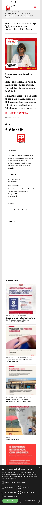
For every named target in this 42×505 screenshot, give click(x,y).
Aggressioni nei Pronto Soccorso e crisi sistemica (19, 361)
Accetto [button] (10, 501)
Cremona (9, 397)
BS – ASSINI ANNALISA (16, 113)
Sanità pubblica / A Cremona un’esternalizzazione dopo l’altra (19, 401)
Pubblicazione (21, 315)
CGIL (20, 158)
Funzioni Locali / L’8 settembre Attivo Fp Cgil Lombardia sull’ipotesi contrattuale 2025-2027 (20, 320)
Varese (29, 357)
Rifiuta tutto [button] (30, 501)
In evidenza (10, 315)
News (8, 437)
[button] (21, 496)
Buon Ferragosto (12, 440)
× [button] (39, 467)
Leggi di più (13, 479)
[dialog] (21, 485)
